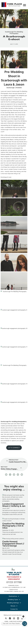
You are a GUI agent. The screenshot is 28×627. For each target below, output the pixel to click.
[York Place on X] (6, 618)
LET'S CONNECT (14, 447)
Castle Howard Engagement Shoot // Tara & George (13, 543)
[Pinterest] (18, 474)
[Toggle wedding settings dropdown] (20, 602)
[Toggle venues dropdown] (17, 606)
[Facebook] (6, 474)
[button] (24, 623)
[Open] (24, 5)
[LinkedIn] (14, 474)
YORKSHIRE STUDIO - (14, 585)
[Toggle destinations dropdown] (18, 596)
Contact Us (14, 609)
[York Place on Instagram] (14, 618)
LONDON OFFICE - (14, 589)
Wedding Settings (13, 603)
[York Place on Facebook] (10, 618)
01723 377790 (14, 582)
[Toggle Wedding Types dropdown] (19, 599)
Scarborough (10, 87)
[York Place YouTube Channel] (18, 618)
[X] (10, 474)
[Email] (22, 474)
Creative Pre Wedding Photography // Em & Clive (13, 525)
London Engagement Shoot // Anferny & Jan (13, 505)
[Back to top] (23, 616)
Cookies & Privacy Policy (14, 623)
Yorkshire (19, 87)
